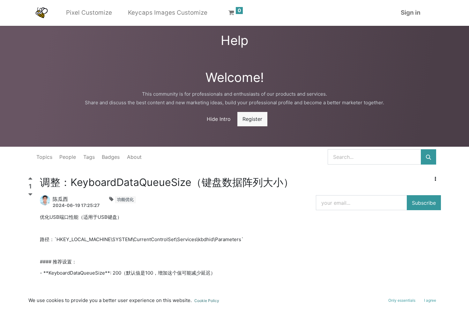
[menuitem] (89, 13)
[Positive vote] (30, 180)
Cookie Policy (206, 300)
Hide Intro (219, 119)
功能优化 (125, 199)
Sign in (411, 12)
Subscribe (424, 203)
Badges (111, 157)
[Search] (428, 157)
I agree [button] (430, 300)
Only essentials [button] (401, 300)
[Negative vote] (30, 194)
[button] (435, 179)
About (134, 157)
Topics (44, 157)
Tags (89, 157)
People (67, 157)
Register (252, 119)
